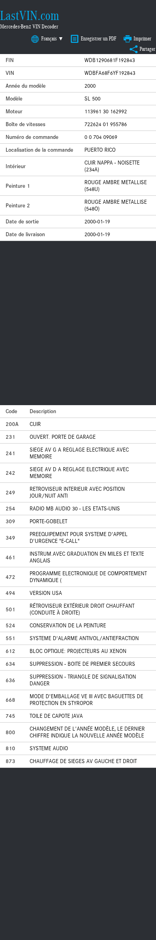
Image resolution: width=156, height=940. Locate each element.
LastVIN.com (29, 15)
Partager (147, 49)
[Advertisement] (78, 323)
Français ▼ (52, 39)
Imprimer (142, 39)
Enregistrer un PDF (98, 39)
